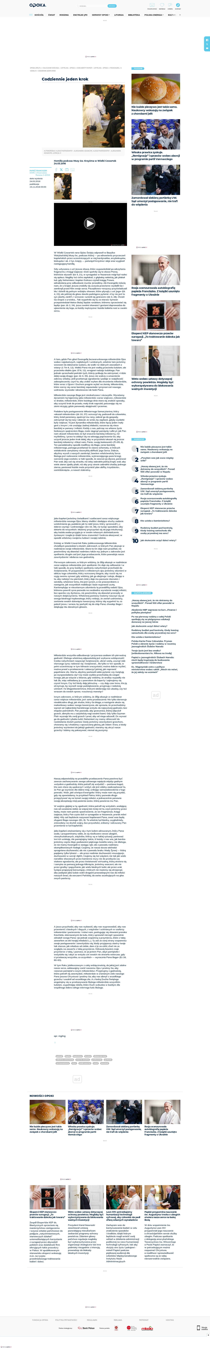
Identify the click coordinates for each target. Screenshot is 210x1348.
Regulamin (92, 1320)
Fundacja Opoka (40, 1320)
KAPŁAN (67, 1056)
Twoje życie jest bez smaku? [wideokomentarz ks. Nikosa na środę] (151, 652)
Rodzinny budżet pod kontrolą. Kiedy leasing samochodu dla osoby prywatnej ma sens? (154, 631)
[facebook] (207, 40)
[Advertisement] (105, 38)
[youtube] (207, 48)
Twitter (62, 169)
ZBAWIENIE (104, 1063)
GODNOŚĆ (59, 1056)
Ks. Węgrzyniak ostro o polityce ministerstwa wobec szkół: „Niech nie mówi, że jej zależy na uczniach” (154, 669)
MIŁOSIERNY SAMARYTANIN (64, 1060)
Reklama (118, 1320)
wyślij (73, 169)
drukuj (67, 169)
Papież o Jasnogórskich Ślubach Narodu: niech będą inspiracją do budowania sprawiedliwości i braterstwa (152, 660)
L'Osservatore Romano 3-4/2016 (43, 174)
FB (56, 169)
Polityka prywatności (66, 1320)
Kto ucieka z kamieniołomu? (146, 637)
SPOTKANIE (108, 1060)
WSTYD (95, 1063)
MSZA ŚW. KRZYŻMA (82, 1060)
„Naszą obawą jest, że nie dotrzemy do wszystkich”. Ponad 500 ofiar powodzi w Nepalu (152, 603)
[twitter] (207, 44)
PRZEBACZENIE (97, 1060)
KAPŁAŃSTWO (77, 1056)
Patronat (144, 1320)
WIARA (74, 1063)
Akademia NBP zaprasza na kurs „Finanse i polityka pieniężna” (154, 611)
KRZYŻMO (88, 1056)
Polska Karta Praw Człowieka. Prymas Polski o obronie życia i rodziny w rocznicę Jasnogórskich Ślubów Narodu (153, 644)
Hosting (170, 1320)
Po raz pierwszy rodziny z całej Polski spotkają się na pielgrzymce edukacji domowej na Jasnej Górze (151, 619)
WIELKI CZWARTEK (85, 1063)
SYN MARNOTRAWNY (62, 1063)
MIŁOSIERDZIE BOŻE (100, 1056)
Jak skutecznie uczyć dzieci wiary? (149, 626)
